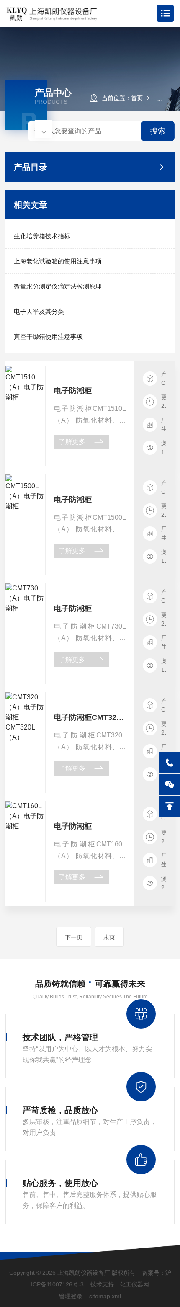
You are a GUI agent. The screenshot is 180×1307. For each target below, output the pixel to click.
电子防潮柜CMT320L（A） (90, 717)
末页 (109, 937)
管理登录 (70, 1296)
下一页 (73, 937)
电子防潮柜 (73, 391)
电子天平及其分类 (39, 311)
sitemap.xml (105, 1296)
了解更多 (72, 441)
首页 (137, 98)
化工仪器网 (134, 1284)
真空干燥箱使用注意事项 (48, 336)
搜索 (157, 131)
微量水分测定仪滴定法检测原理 (58, 286)
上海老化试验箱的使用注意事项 (58, 261)
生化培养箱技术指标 (42, 236)
